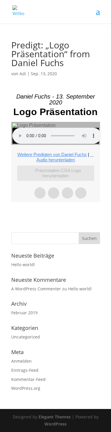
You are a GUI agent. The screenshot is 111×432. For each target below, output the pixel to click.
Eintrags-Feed (24, 370)
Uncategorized (25, 337)
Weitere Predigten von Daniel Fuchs (52, 154)
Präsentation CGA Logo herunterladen (58, 173)
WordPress (55, 424)
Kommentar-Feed (28, 379)
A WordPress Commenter (36, 289)
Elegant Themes (54, 417)
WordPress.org (25, 388)
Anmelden (21, 361)
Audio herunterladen (55, 159)
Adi (23, 73)
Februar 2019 (24, 312)
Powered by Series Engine (56, 214)
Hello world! (23, 264)
